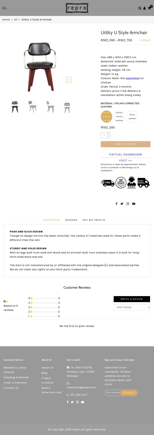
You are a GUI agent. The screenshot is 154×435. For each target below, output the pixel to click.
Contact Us (11, 388)
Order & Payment (15, 382)
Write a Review (132, 299)
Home (6, 19)
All (15, 19)
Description (51, 220)
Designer (71, 220)
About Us (47, 367)
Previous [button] (6, 65)
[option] (41, 63)
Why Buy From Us (94, 220)
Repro (76, 429)
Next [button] (71, 64)
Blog (44, 373)
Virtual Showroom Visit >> (125, 155)
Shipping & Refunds (16, 377)
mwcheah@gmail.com (81, 387)
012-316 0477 (79, 395)
